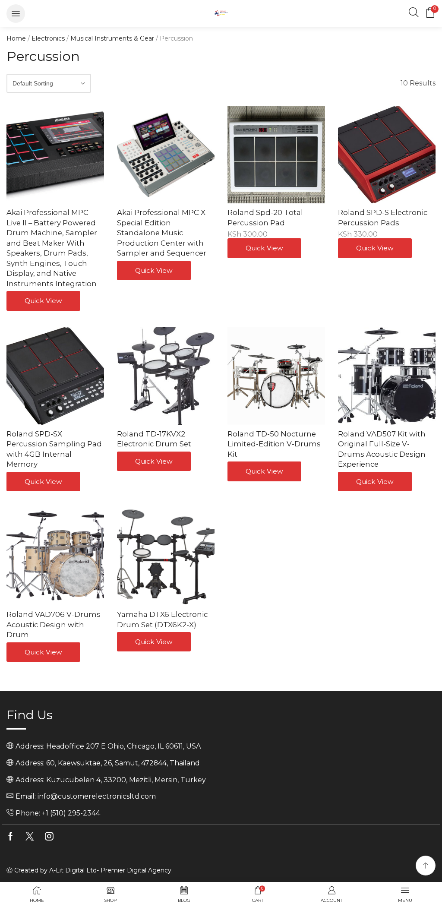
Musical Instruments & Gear (112, 38)
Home (16, 38)
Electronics (48, 38)
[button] (15, 13)
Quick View (43, 301)
